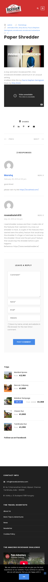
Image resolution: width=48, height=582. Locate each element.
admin (9, 25)
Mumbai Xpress (20, 372)
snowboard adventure (31, 30)
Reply (41, 175)
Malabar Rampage (22, 398)
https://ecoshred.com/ (29, 190)
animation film (12, 28)
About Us (7, 511)
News (5, 522)
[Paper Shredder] (24, 56)
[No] (45, 573)
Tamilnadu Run (20, 424)
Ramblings (22, 25)
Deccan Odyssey (21, 385)
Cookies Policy (9, 534)
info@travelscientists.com (17, 482)
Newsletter (7, 528)
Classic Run (19, 411)
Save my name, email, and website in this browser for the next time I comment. (24, 327)
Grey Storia (23, 28)
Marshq (8, 175)
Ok (24, 577)
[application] (24, 563)
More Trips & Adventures (13, 517)
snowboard (17, 30)
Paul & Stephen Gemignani (33, 80)
